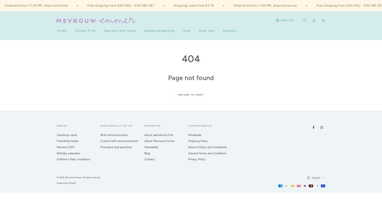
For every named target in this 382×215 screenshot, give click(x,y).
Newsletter (151, 147)
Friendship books (67, 141)
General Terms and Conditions (207, 153)
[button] (304, 20)
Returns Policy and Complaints (207, 147)
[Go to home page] (96, 20)
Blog (147, 153)
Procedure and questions (116, 147)
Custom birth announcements (119, 141)
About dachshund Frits (158, 135)
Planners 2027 (66, 147)
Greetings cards (67, 135)
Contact (149, 159)
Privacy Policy (197, 159)
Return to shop (191, 95)
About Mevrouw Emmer (159, 141)
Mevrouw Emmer (73, 177)
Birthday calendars (68, 153)
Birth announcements (114, 135)
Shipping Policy (198, 141)
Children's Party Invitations (73, 159)
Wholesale (194, 135)
